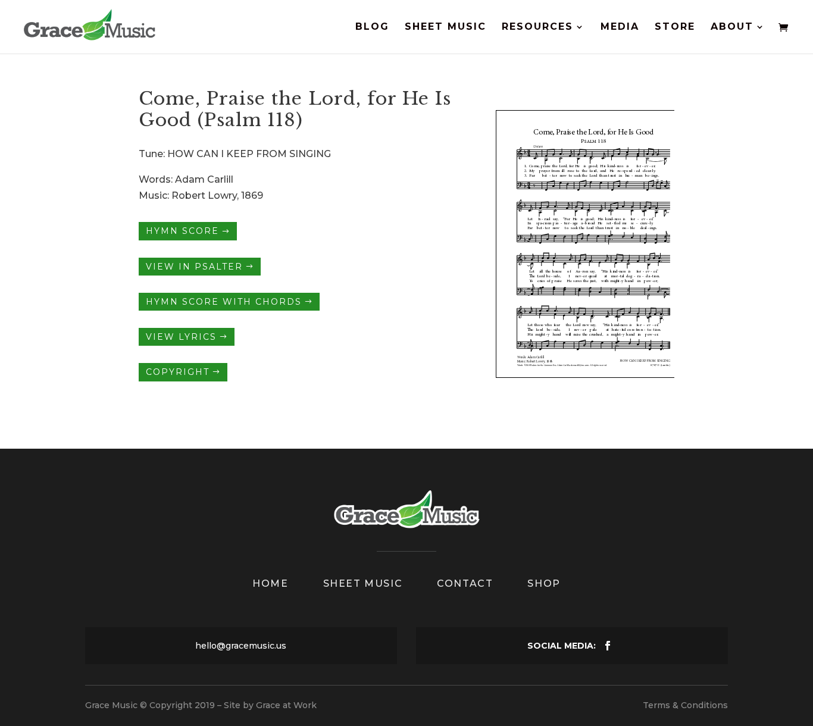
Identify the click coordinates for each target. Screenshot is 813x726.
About (732, 27)
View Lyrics (181, 336)
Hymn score (182, 231)
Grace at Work (286, 705)
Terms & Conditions (685, 705)
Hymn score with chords (224, 301)
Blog (372, 27)
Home (270, 583)
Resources (537, 27)
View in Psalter (194, 266)
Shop (543, 583)
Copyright (177, 372)
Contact (465, 583)
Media (620, 27)
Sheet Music (445, 27)
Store (675, 27)
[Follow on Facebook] (607, 645)
